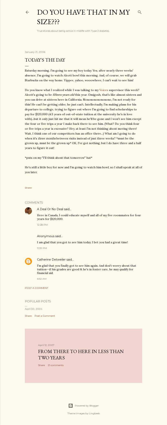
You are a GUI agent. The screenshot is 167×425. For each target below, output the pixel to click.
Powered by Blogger (87, 405)
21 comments (56, 365)
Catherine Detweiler (51, 259)
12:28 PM (42, 224)
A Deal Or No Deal (50, 209)
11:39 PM (42, 248)
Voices (103, 90)
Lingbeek (94, 413)
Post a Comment (36, 287)
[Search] (139, 11)
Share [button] (28, 187)
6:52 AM (41, 278)
